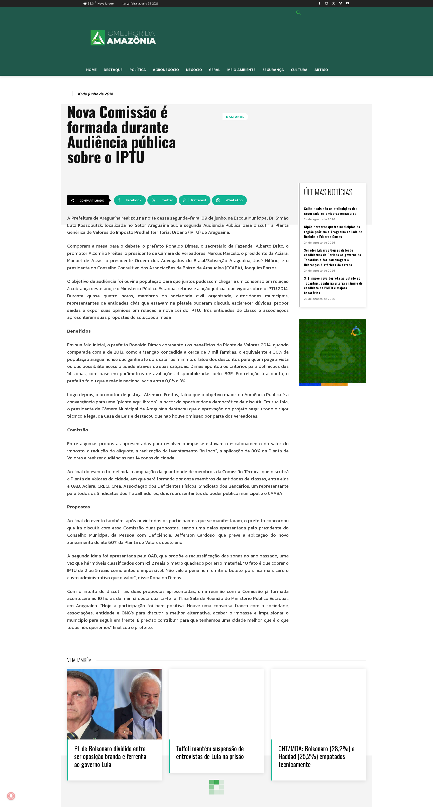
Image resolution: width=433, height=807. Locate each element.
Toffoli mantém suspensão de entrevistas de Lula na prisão (210, 752)
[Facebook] (319, 4)
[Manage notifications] (11, 796)
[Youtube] (347, 4)
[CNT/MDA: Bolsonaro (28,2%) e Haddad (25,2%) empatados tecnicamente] (318, 704)
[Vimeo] (340, 4)
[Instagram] (327, 4)
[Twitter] (334, 4)
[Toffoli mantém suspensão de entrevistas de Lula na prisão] (216, 704)
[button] (298, 13)
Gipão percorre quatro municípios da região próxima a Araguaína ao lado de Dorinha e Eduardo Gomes (333, 231)
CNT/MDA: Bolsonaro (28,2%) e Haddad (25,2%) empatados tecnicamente (316, 756)
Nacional (235, 116)
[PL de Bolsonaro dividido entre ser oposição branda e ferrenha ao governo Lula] (114, 704)
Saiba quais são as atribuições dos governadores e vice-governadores (330, 211)
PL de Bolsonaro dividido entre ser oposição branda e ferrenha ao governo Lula (110, 756)
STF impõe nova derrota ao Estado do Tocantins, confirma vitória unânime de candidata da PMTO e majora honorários (333, 285)
